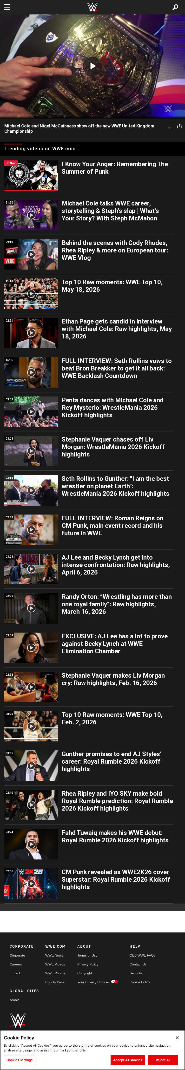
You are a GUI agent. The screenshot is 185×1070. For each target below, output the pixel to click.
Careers (16, 964)
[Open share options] (179, 126)
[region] (92, 1050)
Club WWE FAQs (142, 955)
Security (136, 973)
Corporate (17, 955)
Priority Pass (54, 982)
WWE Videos (55, 964)
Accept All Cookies (127, 1060)
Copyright (84, 973)
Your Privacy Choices (93, 982)
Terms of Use (87, 955)
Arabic (14, 1000)
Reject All (163, 1060)
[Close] (177, 1037)
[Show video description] (169, 126)
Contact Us (138, 964)
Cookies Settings (20, 1060)
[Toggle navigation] (6, 7)
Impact (15, 973)
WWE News (54, 955)
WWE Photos (55, 973)
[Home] (92, 7)
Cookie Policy (140, 982)
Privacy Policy (87, 964)
